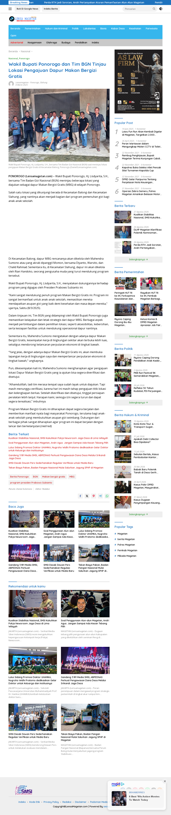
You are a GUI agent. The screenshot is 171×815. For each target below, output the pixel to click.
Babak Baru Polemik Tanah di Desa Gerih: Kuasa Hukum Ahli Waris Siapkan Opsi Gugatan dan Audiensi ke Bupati (147, 471)
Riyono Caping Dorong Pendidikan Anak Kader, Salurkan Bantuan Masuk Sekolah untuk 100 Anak (147, 359)
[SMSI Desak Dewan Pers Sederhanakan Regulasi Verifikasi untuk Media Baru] (59, 553)
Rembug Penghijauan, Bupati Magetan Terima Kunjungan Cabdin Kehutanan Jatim (141, 157)
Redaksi (66, 801)
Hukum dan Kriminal (56, 28)
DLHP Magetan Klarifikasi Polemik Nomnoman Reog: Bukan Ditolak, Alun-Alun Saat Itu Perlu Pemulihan (148, 231)
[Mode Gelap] (160, 9)
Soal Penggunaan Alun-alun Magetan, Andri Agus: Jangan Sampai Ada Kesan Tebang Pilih (58, 442)
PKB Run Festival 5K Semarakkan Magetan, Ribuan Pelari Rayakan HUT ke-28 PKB (146, 374)
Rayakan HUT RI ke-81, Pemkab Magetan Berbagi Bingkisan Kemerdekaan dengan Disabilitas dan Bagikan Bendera (150, 295)
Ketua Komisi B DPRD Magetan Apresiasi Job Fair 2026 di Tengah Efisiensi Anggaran (150, 322)
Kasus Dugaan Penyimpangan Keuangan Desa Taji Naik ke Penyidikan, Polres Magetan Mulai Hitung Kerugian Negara (148, 501)
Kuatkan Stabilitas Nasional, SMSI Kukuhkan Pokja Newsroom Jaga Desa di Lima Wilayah (58, 438)
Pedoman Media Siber (102, 801)
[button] (154, 8)
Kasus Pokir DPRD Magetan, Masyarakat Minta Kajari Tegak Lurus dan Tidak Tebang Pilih (147, 486)
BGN (35, 476)
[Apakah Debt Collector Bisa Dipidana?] (123, 441)
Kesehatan (135, 28)
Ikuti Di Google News (27, 8)
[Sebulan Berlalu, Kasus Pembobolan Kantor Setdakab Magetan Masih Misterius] (123, 456)
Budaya (66, 42)
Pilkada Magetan (127, 555)
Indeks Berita (51, 8)
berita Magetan (126, 539)
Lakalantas (89, 28)
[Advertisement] (59, 230)
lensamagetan (22, 82)
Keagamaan (35, 42)
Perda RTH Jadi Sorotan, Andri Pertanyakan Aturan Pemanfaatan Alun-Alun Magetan (67, 2)
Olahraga (51, 42)
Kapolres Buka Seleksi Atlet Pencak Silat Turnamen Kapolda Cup (141, 169)
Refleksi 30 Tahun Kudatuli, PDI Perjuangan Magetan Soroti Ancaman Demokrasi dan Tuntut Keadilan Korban (148, 390)
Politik (75, 28)
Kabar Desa (118, 28)
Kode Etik (34, 801)
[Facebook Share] (80, 496)
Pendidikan (81, 42)
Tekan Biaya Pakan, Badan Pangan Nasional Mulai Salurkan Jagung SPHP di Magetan (56, 467)
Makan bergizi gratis (53, 476)
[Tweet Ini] (87, 496)
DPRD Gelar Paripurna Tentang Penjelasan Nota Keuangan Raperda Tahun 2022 (139, 181)
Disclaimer (81, 801)
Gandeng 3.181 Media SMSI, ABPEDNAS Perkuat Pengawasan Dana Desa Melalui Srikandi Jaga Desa (57, 457)
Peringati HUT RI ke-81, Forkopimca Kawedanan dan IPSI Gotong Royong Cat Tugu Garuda (125, 295)
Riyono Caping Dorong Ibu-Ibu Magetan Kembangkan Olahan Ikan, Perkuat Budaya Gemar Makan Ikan (125, 322)
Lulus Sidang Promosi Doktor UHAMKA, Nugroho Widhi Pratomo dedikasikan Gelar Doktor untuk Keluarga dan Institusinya (58, 449)
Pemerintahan (32, 28)
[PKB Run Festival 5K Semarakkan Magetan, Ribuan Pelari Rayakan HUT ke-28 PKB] (123, 375)
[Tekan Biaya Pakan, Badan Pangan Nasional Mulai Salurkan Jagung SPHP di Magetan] (94, 553)
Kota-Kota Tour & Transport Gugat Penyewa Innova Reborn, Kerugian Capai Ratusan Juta (147, 425)
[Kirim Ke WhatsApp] (107, 496)
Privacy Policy (51, 801)
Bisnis (103, 28)
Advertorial (17, 42)
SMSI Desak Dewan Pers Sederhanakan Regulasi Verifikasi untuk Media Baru (51, 462)
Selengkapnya (137, 259)
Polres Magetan (126, 544)
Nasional (13, 58)
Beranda (15, 28)
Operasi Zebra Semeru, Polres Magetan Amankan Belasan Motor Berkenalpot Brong (141, 193)
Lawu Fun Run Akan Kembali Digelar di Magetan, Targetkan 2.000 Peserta (142, 133)
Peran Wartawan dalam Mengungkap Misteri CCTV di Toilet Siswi (141, 145)
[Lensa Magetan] (23, 18)
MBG (71, 476)
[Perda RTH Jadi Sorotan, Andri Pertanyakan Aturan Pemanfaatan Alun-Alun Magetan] (123, 247)
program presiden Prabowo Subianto (31, 482)
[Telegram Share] (100, 496)
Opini (13, 35)
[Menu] (11, 9)
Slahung (43, 82)
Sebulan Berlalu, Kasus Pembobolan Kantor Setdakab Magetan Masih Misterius (148, 456)
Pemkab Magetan (127, 550)
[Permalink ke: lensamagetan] (11, 83)
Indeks (95, 42)
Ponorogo (24, 58)
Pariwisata (151, 28)
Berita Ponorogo (19, 476)
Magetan (122, 533)
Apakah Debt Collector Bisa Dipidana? (146, 441)
